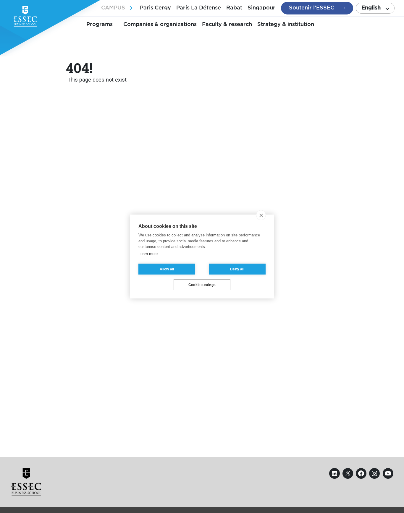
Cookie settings (202, 285)
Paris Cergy (155, 8)
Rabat (234, 8)
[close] (261, 215)
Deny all (237, 269)
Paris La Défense (198, 8)
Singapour (261, 8)
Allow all (167, 269)
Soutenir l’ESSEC (311, 8)
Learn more (148, 253)
